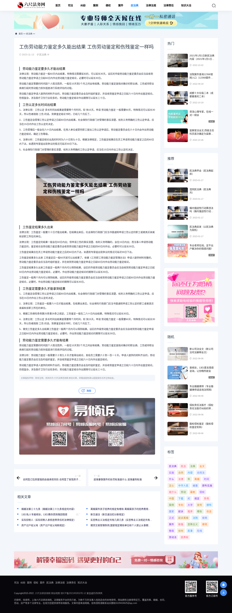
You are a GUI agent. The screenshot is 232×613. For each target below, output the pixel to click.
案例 (95, 5)
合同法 (201, 472)
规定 (197, 498)
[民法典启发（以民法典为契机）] (177, 231)
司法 (70, 5)
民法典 (134, 5)
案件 (120, 5)
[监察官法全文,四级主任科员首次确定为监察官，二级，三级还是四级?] (177, 135)
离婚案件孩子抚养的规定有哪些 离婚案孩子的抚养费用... (120, 509)
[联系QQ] (223, 584)
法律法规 (151, 5)
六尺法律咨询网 (42, 593)
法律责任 (169, 5)
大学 (190, 505)
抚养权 (185, 537)
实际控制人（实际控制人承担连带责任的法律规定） (48, 520)
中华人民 (183, 485)
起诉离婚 (183, 517)
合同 (180, 472)
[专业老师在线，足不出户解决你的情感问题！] (177, 250)
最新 (192, 492)
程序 (190, 511)
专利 (180, 505)
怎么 (171, 485)
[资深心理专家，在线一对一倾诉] (177, 116)
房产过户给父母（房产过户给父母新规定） (44, 525)
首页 (57, 5)
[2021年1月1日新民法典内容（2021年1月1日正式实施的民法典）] (177, 60)
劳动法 (173, 537)
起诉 (180, 511)
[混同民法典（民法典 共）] (177, 194)
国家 (171, 511)
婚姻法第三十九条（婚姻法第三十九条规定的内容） (48, 509)
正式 (171, 517)
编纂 (195, 485)
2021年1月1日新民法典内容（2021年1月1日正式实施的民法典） (202, 59)
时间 (206, 479)
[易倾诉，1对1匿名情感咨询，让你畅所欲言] (177, 372)
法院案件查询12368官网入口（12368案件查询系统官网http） (201, 77)
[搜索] (214, 6)
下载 (180, 498)
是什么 (173, 492)
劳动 (183, 492)
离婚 (197, 479)
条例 (206, 498)
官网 (204, 517)
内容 (190, 472)
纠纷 (83, 5)
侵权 (108, 5)
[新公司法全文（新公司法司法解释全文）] (177, 354)
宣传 (199, 505)
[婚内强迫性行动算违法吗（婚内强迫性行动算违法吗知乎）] (177, 213)
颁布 (209, 505)
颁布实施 (207, 485)
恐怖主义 (193, 524)
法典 (192, 466)
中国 (171, 498)
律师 (204, 524)
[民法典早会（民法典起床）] (177, 175)
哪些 (199, 511)
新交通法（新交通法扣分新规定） (108, 514)
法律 (180, 479)
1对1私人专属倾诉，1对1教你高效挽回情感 (44, 514)
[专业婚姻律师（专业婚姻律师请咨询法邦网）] (177, 391)
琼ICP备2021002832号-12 (73, 593)
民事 (190, 530)
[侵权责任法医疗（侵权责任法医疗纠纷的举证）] (177, 410)
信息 (209, 511)
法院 (195, 517)
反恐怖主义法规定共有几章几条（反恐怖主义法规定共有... (121, 520)
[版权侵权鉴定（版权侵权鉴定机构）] (177, 428)
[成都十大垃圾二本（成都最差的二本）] (177, 98)
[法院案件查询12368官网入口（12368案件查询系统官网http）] (177, 79)
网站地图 (55, 593)
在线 (199, 530)
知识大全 (186, 5)
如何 (180, 530)
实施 (171, 472)
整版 (171, 530)
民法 (183, 466)
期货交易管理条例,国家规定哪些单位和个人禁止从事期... (120, 525)
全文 (202, 466)
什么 (171, 479)
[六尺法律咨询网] (31, 5)
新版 (180, 524)
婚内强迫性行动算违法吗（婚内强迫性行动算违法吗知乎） (201, 211)
